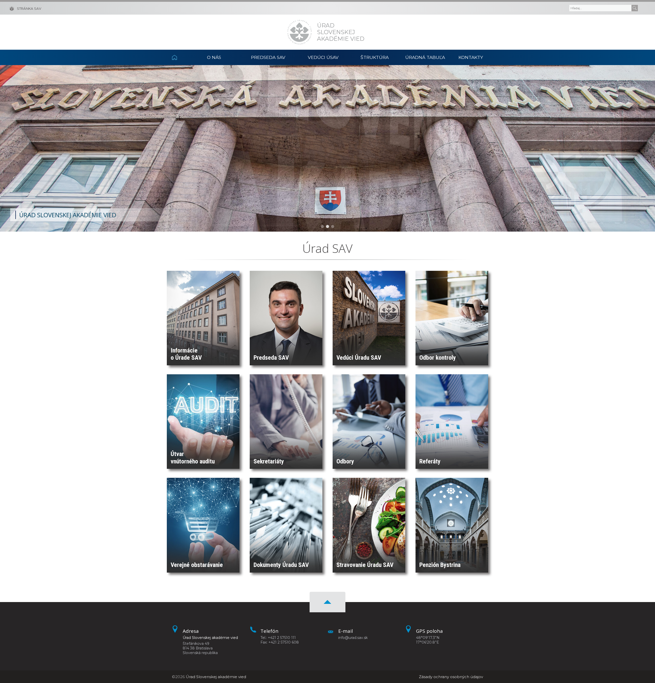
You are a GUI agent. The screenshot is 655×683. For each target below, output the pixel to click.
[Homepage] (299, 32)
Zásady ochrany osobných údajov (451, 676)
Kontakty (470, 57)
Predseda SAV (268, 57)
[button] (322, 226)
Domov (180, 57)
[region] (327, 148)
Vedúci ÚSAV (323, 57)
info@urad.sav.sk (353, 637)
